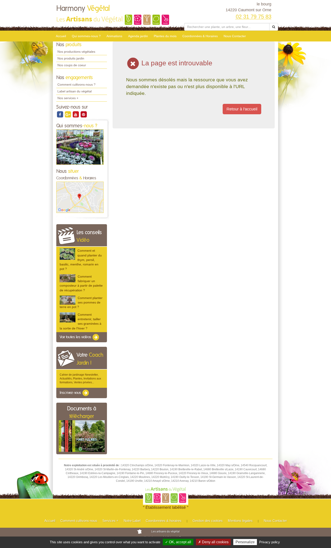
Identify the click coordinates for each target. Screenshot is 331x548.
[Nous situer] (80, 197)
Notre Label (132, 521)
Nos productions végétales (76, 51)
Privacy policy (269, 542)
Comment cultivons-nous (78, 521)
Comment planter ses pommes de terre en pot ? (81, 302)
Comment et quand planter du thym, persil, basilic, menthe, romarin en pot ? (81, 260)
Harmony (83, 8)
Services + (110, 521)
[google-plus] (68, 114)
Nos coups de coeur (71, 65)
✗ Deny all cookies (213, 542)
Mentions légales (240, 521)
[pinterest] (83, 114)
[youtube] (76, 114)
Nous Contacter (235, 36)
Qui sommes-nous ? (86, 36)
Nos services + (67, 98)
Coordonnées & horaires (163, 521)
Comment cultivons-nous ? (76, 84)
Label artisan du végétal (74, 91)
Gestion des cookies (208, 521)
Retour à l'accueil (242, 109)
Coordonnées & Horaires (200, 36)
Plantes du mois (165, 36)
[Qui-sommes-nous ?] (80, 146)
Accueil (61, 36)
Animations (114, 36)
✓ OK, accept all (178, 542)
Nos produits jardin (70, 58)
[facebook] (60, 114)
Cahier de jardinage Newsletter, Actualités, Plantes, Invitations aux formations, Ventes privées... (80, 378)
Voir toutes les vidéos (76, 337)
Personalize (245, 542)
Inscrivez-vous (71, 393)
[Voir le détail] (67, 254)
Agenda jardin (138, 36)
